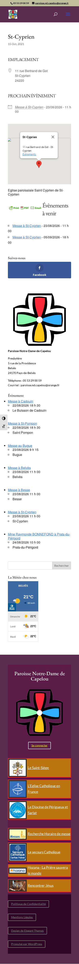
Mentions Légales (22, 917)
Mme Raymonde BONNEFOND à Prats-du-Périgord (39, 536)
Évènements (29, 154)
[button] (39, 164)
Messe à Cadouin (20, 401)
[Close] (53, 137)
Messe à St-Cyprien (29, 107)
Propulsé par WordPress (26, 944)
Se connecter (39, 745)
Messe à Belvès (19, 467)
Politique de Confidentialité (28, 904)
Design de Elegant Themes (27, 930)
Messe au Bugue (20, 445)
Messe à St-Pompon (22, 423)
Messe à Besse (19, 490)
